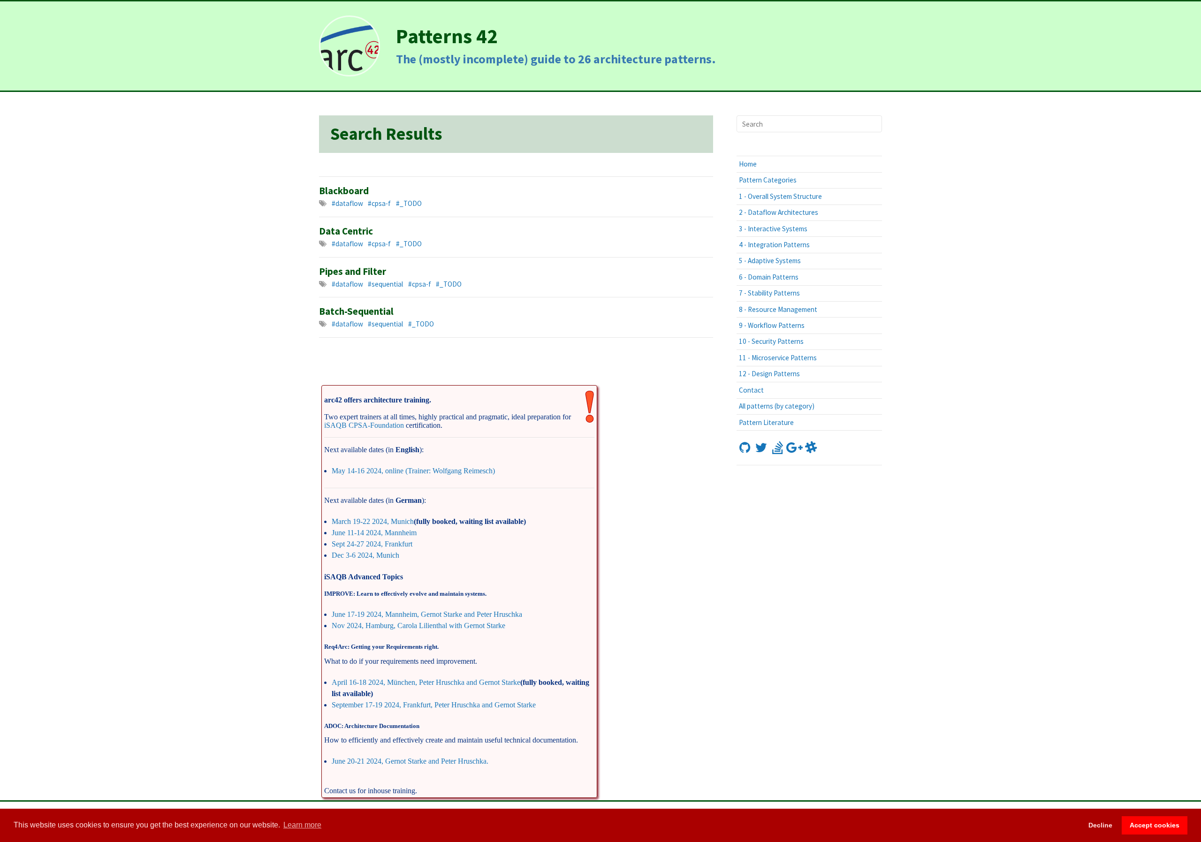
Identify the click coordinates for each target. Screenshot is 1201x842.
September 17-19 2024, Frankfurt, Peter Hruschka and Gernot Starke (434, 705)
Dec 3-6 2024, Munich (365, 555)
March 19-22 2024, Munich (373, 521)
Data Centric (346, 231)
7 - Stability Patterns (769, 292)
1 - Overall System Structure (780, 196)
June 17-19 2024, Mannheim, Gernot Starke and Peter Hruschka (427, 614)
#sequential (385, 284)
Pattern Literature (766, 422)
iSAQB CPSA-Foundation (364, 425)
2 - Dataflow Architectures (778, 212)
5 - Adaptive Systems (770, 260)
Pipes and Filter (352, 271)
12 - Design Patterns (769, 373)
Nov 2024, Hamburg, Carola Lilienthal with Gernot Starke (418, 626)
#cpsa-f (379, 203)
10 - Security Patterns (771, 341)
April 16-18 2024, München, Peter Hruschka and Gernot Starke (426, 682)
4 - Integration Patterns (774, 244)
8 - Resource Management (778, 309)
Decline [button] (1100, 825)
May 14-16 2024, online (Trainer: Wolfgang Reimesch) (413, 471)
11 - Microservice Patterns (778, 357)
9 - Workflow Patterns (772, 325)
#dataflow (347, 203)
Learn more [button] (302, 825)
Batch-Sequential (356, 311)
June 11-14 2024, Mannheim (374, 533)
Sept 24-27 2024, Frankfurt (372, 544)
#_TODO (409, 203)
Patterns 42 (447, 36)
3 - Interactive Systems (773, 228)
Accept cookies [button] (1154, 825)
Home (748, 163)
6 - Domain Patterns (768, 277)
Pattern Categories (768, 179)
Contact (751, 390)
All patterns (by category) (776, 406)
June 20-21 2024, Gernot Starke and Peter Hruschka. (410, 761)
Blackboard (344, 191)
